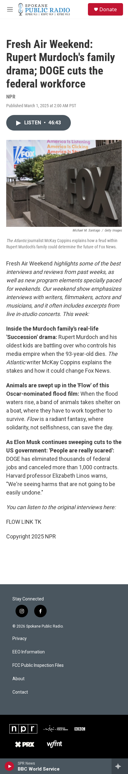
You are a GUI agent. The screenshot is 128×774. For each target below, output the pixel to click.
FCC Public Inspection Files (38, 665)
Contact (20, 692)
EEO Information (28, 652)
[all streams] (120, 766)
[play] (9, 766)
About (18, 678)
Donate (108, 9)
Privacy (19, 638)
